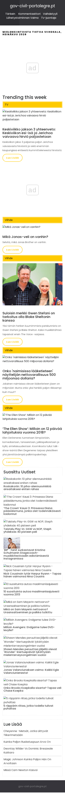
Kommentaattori (29, 14)
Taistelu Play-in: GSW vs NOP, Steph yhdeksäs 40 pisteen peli (27, 530)
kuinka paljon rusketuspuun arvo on (27, 742)
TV (6, 104)
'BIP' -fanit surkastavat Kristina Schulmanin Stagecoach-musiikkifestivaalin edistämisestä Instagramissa (26, 554)
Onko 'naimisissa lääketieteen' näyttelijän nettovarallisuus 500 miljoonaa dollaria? (29, 375)
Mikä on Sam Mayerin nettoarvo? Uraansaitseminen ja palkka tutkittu (28, 610)
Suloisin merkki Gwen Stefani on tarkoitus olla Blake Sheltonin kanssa (28, 317)
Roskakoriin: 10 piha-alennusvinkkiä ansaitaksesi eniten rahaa (27, 487)
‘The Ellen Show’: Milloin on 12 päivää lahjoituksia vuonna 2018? (32, 430)
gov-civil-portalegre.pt (32, 6)
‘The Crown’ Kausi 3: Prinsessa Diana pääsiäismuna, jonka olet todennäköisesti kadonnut (32, 511)
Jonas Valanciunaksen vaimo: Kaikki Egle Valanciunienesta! (31, 671)
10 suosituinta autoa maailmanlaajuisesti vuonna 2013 (31, 593)
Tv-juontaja (48, 18)
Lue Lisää (12, 157)
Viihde (9, 220)
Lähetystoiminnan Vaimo (22, 18)
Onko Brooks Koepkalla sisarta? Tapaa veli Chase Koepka (32, 689)
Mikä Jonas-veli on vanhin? (25, 236)
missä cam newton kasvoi (21, 770)
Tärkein (10, 14)
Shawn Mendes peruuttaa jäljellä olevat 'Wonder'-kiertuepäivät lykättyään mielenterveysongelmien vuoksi (30, 652)
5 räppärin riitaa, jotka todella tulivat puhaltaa (28, 707)
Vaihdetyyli (50, 14)
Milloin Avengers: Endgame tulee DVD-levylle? (29, 628)
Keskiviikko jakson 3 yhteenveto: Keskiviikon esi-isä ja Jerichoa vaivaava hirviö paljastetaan (29, 133)
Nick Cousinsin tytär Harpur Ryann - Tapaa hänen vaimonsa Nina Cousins (32, 575)
